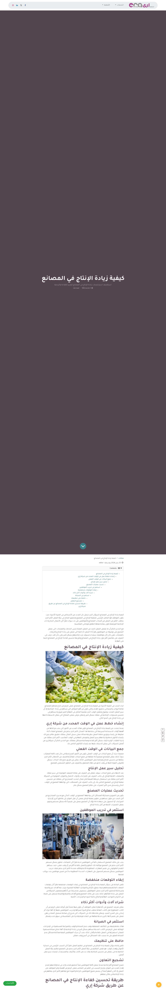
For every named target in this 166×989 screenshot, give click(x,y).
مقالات (121, 558)
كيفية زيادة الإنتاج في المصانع (107, 574)
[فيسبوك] (25, 5)
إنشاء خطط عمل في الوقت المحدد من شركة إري (96, 577)
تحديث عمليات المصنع (95, 585)
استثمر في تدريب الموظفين (89, 587)
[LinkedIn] (17, 5)
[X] (21, 5)
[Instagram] (13, 5)
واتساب (9, 983)
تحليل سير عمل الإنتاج (99, 582)
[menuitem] (119, 5)
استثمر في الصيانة (82, 596)
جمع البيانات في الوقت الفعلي (99, 579)
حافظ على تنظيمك (78, 598)
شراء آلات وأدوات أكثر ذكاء (83, 593)
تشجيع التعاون (76, 601)
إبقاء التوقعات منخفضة (87, 590)
